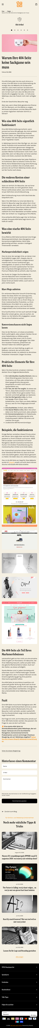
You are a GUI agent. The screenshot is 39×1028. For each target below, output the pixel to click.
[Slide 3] (18, 30)
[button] (36, 4)
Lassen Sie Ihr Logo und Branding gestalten (19, 951)
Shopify (11, 462)
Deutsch (6, 1014)
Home (3, 11)
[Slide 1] (11, 30)
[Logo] (19, 4)
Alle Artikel (19, 24)
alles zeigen (19, 957)
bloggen (9, 11)
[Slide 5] (24, 30)
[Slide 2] (14, 30)
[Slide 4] (21, 30)
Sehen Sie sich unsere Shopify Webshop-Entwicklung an (19, 739)
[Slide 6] (27, 30)
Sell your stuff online (16, 1025)
